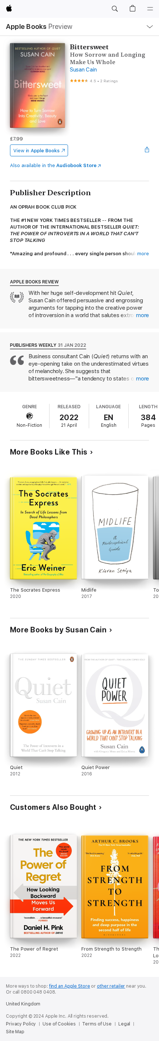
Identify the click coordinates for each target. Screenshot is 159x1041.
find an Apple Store (69, 986)
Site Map (15, 1031)
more (143, 253)
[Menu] (150, 9)
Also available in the (53, 165)
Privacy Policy (21, 1024)
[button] (115, 9)
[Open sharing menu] (147, 150)
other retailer (111, 986)
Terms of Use (97, 1024)
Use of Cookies (59, 1024)
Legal (124, 1024)
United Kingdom (23, 1004)
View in (36, 150)
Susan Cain (83, 69)
